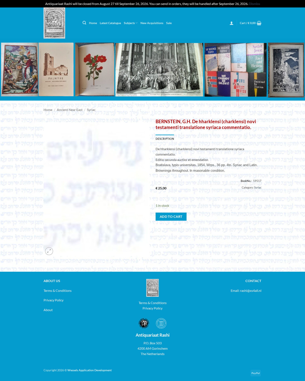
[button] (231, 23)
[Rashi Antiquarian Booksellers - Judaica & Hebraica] (60, 23)
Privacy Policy (53, 300)
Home (93, 23)
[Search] (84, 23)
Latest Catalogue (110, 23)
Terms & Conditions (58, 290)
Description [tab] (165, 138)
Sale (169, 23)
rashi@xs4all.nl (250, 290)
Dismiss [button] (254, 4)
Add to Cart (171, 216)
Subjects (129, 23)
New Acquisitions (151, 23)
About (48, 310)
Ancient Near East (70, 110)
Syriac (91, 110)
